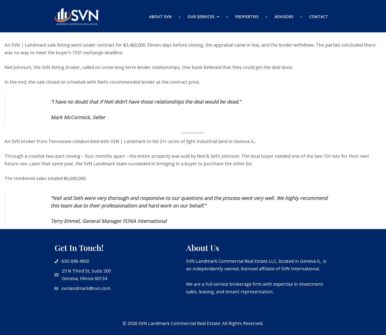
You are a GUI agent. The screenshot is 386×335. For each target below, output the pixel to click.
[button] (203, 17)
